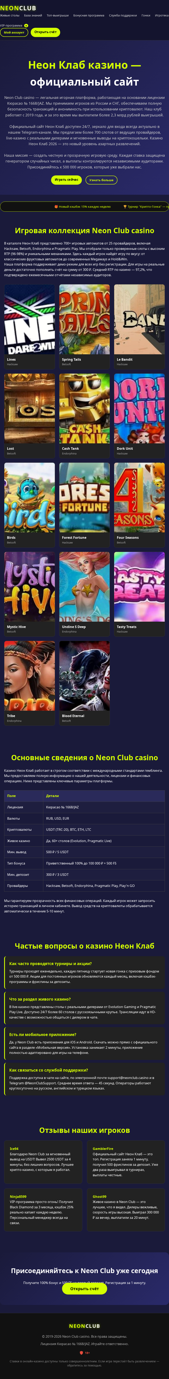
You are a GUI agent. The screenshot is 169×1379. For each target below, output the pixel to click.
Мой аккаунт (14, 32)
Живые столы (9, 15)
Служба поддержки (123, 15)
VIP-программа (13, 25)
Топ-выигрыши (58, 15)
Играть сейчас (66, 180)
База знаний (33, 15)
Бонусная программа (88, 15)
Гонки (146, 15)
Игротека (162, 15)
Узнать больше (101, 180)
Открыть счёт (45, 32)
